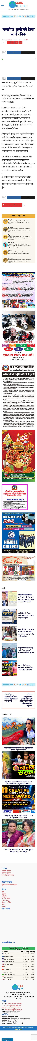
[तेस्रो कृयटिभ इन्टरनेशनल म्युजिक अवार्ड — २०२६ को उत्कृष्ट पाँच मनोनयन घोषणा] (18, 799)
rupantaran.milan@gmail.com (11, 1008)
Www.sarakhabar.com (15, 1003)
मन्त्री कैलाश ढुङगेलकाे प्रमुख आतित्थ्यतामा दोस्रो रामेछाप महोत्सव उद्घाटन (26, 701)
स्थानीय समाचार (6, 871)
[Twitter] (13, 42)
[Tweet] (28, 52)
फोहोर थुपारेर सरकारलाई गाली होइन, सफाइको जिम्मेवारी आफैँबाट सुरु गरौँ (26, 650)
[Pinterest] (16, 42)
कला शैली (26, 39)
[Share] (14, 52)
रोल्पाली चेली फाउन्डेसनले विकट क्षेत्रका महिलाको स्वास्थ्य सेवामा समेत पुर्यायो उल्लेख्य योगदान (26, 633)
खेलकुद (4, 894)
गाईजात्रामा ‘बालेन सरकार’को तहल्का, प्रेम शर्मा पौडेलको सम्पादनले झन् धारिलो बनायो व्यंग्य (18, 783)
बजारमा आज (5, 900)
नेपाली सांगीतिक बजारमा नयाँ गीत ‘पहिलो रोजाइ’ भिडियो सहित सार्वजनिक (18, 749)
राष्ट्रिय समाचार (6, 873)
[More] (24, 205)
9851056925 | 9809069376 (13, 1010)
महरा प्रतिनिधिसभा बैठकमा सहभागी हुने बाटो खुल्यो (11, 699)
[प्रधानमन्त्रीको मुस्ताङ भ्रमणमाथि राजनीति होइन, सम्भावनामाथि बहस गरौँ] (9, 668)
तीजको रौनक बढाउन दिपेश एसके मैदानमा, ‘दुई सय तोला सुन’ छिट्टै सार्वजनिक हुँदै (18, 850)
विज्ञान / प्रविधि (6, 902)
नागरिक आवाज (6, 898)
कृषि (3, 892)
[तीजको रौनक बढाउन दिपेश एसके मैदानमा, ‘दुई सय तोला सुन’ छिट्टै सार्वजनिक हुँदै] (18, 833)
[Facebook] (9, 42)
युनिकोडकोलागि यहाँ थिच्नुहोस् (9, 885)
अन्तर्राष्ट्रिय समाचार (8, 875)
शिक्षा (3, 904)
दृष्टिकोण (4, 896)
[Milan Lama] (3, 40)
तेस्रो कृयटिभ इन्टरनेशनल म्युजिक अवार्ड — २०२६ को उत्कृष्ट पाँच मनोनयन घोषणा (18, 816)
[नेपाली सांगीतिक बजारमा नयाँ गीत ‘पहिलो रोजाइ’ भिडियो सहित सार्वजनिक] (18, 731)
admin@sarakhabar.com (13, 1006)
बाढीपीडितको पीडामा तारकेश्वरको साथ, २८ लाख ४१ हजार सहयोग (26, 615)
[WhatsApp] (20, 42)
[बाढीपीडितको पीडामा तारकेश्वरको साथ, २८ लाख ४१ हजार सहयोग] (9, 616)
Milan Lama (9, 39)
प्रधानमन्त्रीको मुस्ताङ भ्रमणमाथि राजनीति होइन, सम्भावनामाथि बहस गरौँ (25, 667)
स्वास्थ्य (4, 906)
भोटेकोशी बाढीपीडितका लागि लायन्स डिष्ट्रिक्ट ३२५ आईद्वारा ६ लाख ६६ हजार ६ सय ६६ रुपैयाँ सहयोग (26, 598)
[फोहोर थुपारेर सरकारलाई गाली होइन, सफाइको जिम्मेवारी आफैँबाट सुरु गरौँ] (9, 650)
